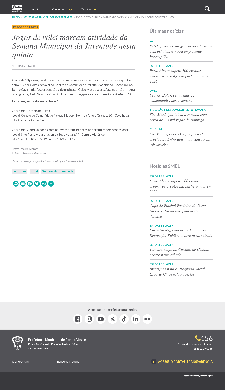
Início (16, 17)
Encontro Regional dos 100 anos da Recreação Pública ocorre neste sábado (181, 232)
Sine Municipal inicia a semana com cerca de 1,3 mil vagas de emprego (178, 117)
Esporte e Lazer (25, 27)
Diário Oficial (20, 361)
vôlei (34, 171)
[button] (207, 9)
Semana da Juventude (57, 171)
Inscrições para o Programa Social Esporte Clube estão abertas (177, 271)
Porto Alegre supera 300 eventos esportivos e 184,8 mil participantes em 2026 (180, 76)
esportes (19, 171)
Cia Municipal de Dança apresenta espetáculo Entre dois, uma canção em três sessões (180, 139)
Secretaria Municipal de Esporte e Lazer (47, 17)
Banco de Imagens (68, 361)
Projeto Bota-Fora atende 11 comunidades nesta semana (172, 97)
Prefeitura (59, 9)
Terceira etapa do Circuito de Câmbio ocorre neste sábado (179, 252)
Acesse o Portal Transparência (185, 362)
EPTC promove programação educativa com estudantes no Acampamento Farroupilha (181, 51)
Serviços (37, 9)
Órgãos (86, 9)
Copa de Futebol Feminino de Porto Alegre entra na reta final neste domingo (178, 211)
